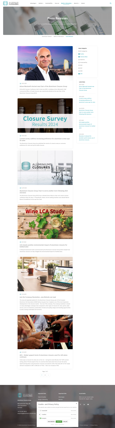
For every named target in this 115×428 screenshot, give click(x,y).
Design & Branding (43, 399)
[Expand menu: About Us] (79, 3)
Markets (41, 3)
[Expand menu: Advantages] (37, 3)
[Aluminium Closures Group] (10, 3)
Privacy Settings (84, 425)
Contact (83, 3)
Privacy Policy (93, 425)
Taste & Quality (42, 397)
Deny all (65, 421)
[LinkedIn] (84, 404)
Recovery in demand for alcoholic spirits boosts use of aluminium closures (87, 138)
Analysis (44, 418)
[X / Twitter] (80, 404)
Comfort (44, 414)
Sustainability (48, 3)
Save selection (51, 421)
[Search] (110, 3)
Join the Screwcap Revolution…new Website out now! (38, 297)
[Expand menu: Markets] (43, 3)
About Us (76, 3)
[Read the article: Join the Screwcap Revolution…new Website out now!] (45, 274)
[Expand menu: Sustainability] (53, 3)
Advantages (33, 3)
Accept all (59, 421)
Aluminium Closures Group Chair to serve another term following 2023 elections (86, 112)
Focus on (57, 3)
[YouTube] (88, 404)
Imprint (56, 424)
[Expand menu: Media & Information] (72, 3)
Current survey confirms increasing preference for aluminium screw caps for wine (87, 100)
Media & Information (66, 3)
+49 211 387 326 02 (22, 411)
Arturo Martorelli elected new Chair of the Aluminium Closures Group (43, 86)
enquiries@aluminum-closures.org (27, 413)
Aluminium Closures (47, 36)
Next (48, 375)
